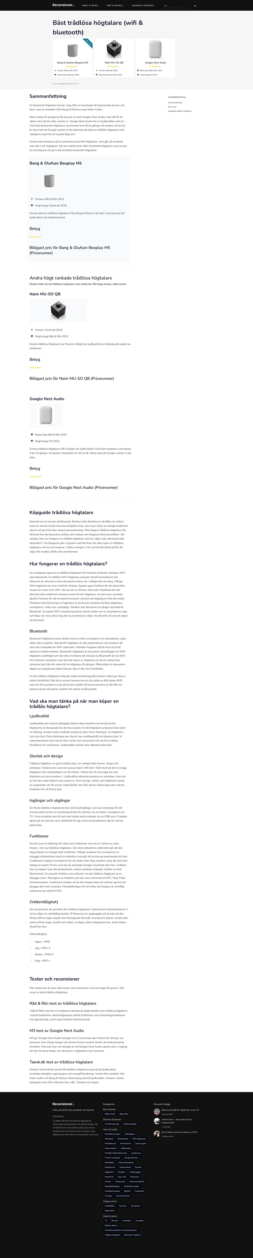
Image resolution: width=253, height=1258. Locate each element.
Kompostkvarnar (131, 1158)
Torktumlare (120, 1181)
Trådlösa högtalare (112, 1235)
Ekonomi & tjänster (112, 1119)
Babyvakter (124, 1114)
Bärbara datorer (111, 1225)
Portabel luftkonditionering (116, 1153)
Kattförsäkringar (130, 1124)
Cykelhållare (110, 1206)
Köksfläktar (109, 1162)
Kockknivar (109, 1177)
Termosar (123, 1206)
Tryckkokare (139, 1191)
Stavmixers (134, 1177)
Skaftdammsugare (131, 1186)
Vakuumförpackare (126, 1162)
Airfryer (108, 1181)
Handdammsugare (112, 1191)
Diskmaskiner (125, 1143)
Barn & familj (109, 1109)
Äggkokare (109, 1172)
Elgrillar (127, 1191)
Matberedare (126, 1148)
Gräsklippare (130, 1134)
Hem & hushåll (110, 1129)
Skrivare (114, 1220)
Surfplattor (126, 1220)
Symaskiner (135, 1206)
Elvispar (138, 1167)
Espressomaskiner (136, 1181)
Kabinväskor (110, 1210)
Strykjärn (121, 1172)
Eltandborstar (110, 1143)
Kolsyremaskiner (123, 1196)
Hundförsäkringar (112, 1124)
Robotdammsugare (112, 1134)
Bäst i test (172, 107)
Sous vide (122, 1177)
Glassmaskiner (111, 1148)
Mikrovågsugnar (139, 1138)
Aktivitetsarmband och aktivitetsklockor (121, 1230)
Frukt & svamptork (112, 1158)
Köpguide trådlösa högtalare (179, 111)
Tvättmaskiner (125, 1167)
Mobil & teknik (110, 1216)
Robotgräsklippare (112, 1186)
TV (106, 1220)
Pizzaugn (108, 1196)
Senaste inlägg (162, 1104)
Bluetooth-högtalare (132, 1235)
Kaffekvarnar (110, 1167)
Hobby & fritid (109, 1201)
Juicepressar (136, 1153)
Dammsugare (140, 1143)
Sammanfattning (175, 102)
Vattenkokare (122, 1138)
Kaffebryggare (135, 1172)
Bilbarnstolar (110, 1114)
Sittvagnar (109, 1138)
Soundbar (139, 1220)
